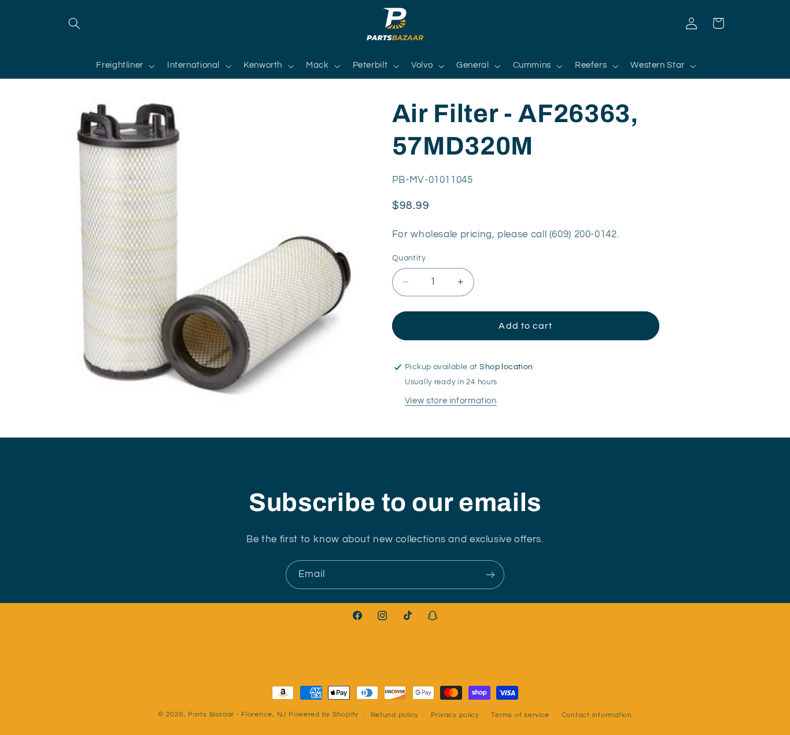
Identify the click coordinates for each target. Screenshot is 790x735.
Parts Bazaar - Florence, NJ (237, 714)
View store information (451, 400)
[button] (74, 23)
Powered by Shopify (324, 714)
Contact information (597, 715)
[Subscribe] (490, 574)
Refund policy (395, 715)
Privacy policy (455, 715)
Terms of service (520, 715)
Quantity (409, 258)
